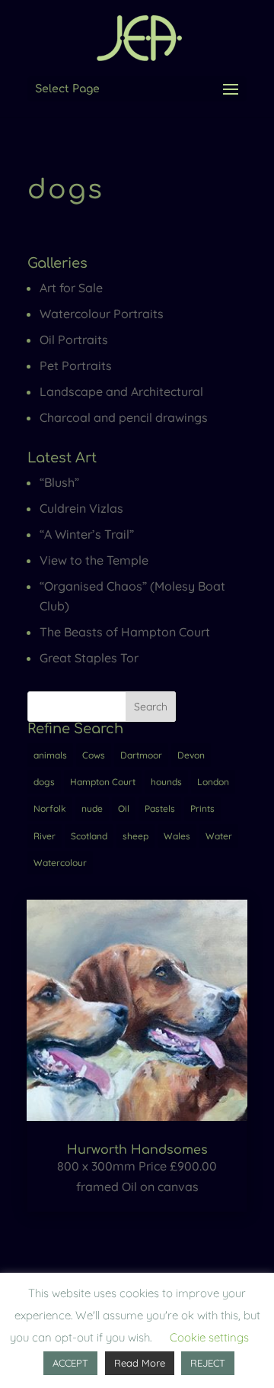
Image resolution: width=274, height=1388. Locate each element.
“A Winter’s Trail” (87, 534)
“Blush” (59, 482)
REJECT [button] (207, 1363)
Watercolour (60, 862)
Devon (191, 755)
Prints (202, 808)
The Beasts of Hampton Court (125, 631)
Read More (139, 1363)
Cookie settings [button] (209, 1337)
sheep (135, 836)
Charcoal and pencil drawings (124, 417)
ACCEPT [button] (70, 1363)
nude (92, 808)
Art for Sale (71, 287)
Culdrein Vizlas (81, 508)
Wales (177, 836)
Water (219, 836)
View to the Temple (94, 560)
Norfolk (49, 808)
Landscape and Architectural (121, 391)
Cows (93, 755)
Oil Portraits (74, 339)
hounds (166, 781)
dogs (44, 781)
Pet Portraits (76, 365)
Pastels (160, 808)
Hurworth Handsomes (137, 1150)
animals (50, 755)
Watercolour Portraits (102, 313)
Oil (123, 808)
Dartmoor (141, 755)
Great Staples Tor (89, 657)
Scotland (89, 836)
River (44, 836)
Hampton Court (102, 781)
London (213, 781)
